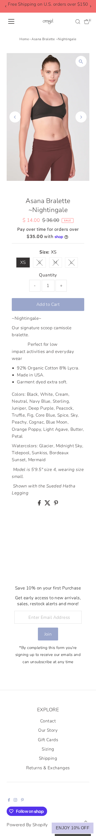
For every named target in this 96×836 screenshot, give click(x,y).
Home (24, 39)
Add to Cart (48, 304)
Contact (48, 721)
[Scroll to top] (86, 822)
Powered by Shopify (27, 825)
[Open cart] (86, 21)
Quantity (48, 275)
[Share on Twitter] (48, 504)
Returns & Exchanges (48, 768)
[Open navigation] (11, 21)
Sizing (48, 749)
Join (48, 634)
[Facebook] (9, 800)
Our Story (48, 730)
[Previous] (6, 6)
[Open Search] (78, 21)
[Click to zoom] (81, 61)
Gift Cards (48, 740)
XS (23, 262)
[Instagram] (15, 800)
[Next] (90, 6)
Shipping (48, 758)
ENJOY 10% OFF (72, 828)
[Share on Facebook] (40, 504)
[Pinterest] (22, 800)
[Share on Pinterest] (56, 504)
